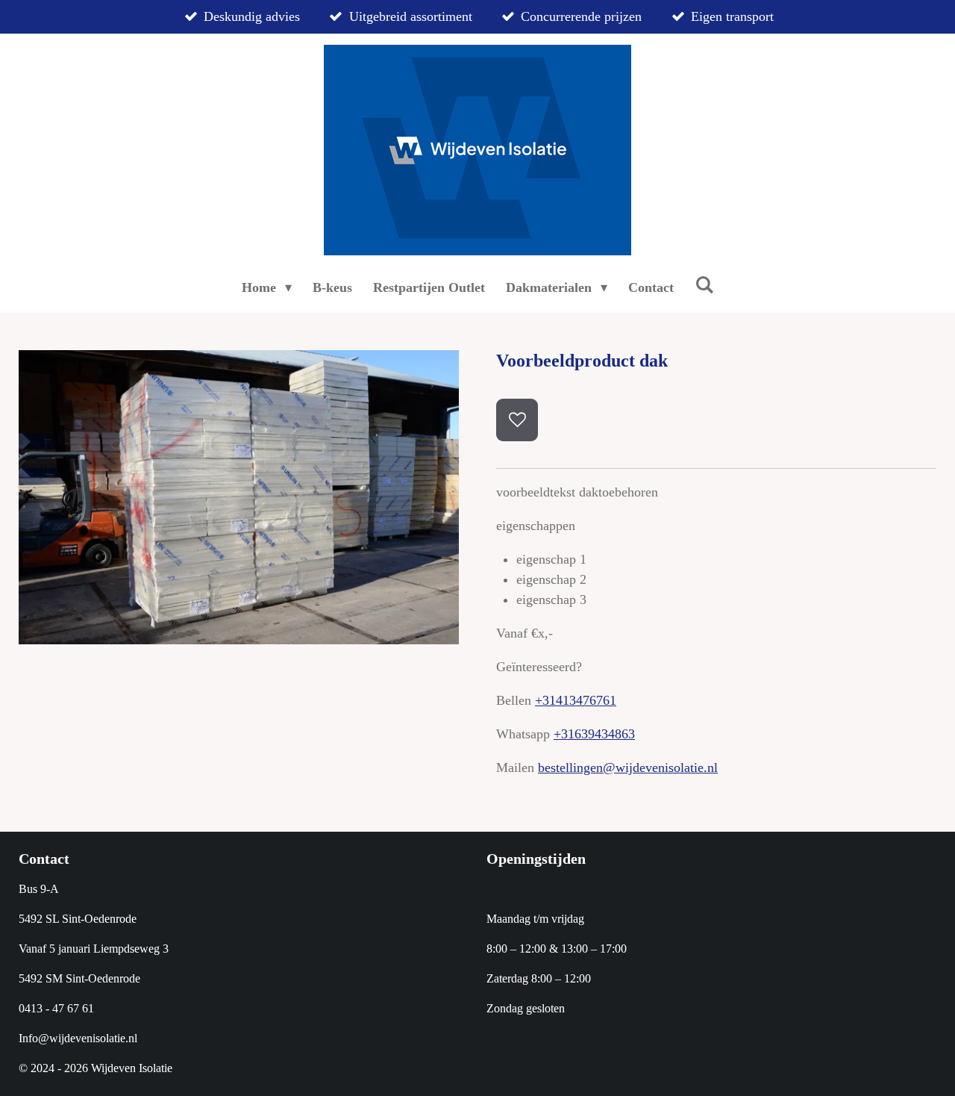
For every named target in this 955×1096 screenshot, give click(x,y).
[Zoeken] (704, 285)
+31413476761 (575, 700)
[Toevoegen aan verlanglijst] (517, 419)
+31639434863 (594, 733)
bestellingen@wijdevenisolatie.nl (628, 767)
